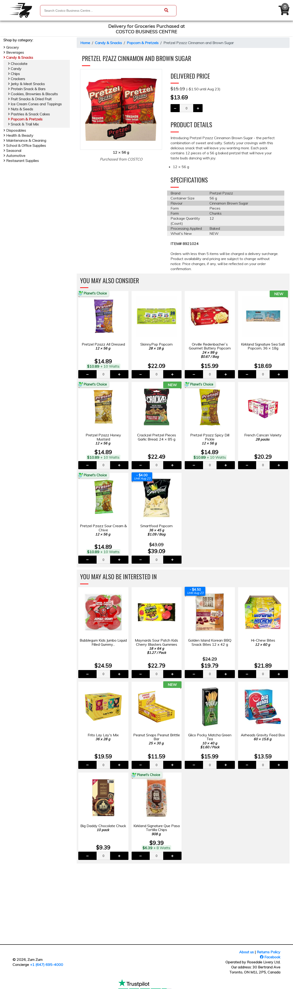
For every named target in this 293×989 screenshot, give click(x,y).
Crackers (17, 78)
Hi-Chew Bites (263, 642)
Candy (16, 68)
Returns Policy (268, 952)
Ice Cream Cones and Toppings (36, 104)
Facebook (271, 957)
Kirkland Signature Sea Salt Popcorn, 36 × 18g (263, 346)
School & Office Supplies (25, 145)
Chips (15, 73)
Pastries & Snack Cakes (30, 114)
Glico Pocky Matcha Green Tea (209, 741)
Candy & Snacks (19, 57)
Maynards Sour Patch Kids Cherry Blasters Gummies (156, 646)
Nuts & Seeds (21, 109)
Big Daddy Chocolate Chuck (103, 827)
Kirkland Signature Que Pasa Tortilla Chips (156, 829)
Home (85, 42)
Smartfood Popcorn (156, 530)
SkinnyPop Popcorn (156, 346)
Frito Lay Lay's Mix (103, 737)
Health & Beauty (19, 135)
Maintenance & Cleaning (25, 140)
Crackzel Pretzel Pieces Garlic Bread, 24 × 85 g (156, 437)
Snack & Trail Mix (24, 124)
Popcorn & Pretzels (26, 119)
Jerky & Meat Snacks (27, 83)
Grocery (12, 47)
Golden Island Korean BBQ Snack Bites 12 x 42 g (209, 642)
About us (246, 952)
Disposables (15, 130)
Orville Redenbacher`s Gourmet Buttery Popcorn (210, 350)
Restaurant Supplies (22, 160)
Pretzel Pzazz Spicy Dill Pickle (209, 439)
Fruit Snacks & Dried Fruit (31, 99)
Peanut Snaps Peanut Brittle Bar (156, 739)
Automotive (15, 155)
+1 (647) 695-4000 (46, 964)
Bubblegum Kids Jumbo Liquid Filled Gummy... (103, 642)
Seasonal (13, 150)
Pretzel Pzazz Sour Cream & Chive (103, 530)
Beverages (14, 52)
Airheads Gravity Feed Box (263, 737)
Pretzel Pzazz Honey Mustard (103, 439)
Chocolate (18, 63)
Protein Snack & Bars (28, 88)
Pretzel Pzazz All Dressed (103, 346)
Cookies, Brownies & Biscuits (34, 93)
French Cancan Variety (263, 437)
